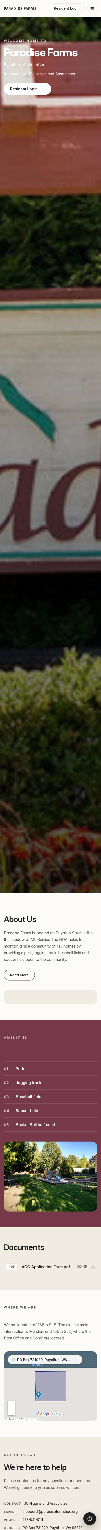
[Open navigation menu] (92, 8)
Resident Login (27, 88)
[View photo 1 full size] (50, 1177)
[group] (50, 1267)
